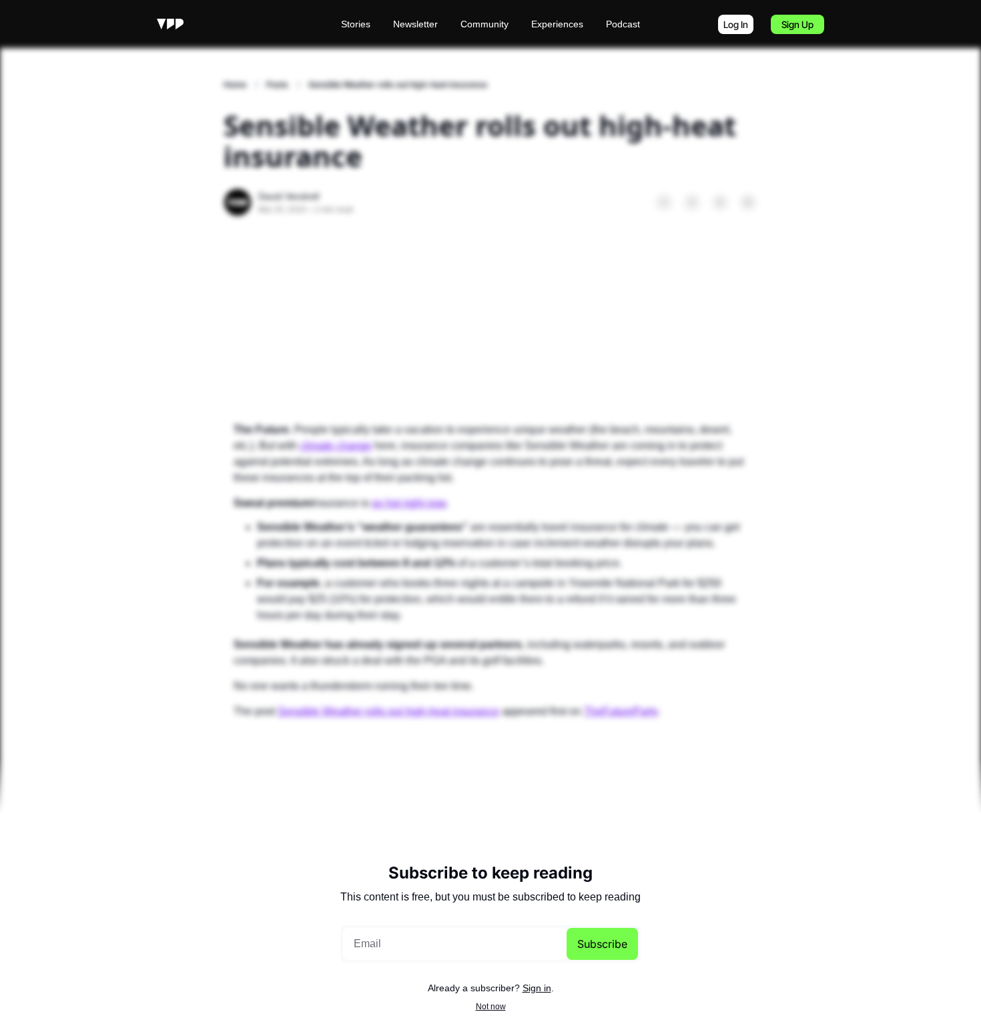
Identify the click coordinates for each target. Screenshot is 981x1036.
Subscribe (602, 944)
